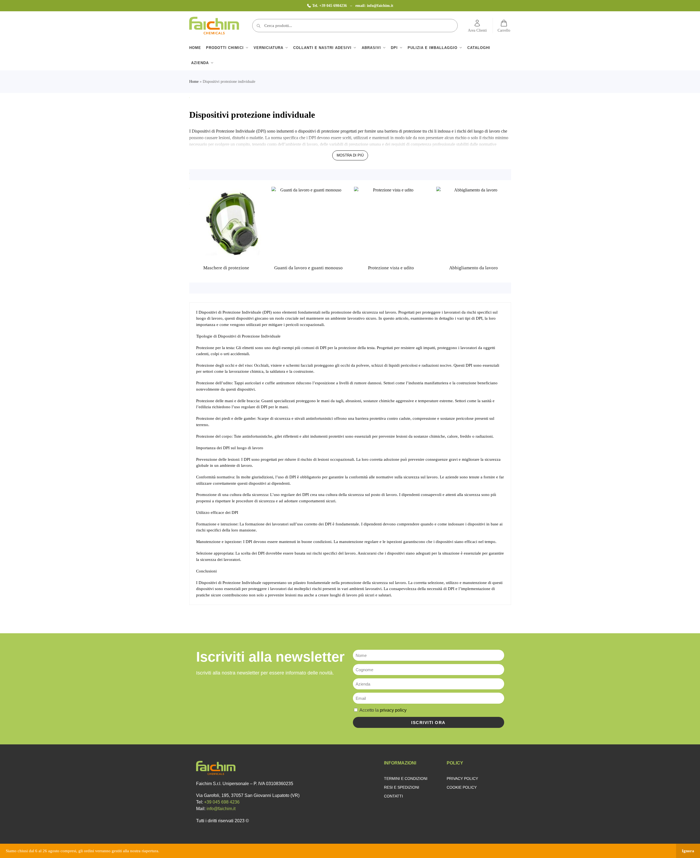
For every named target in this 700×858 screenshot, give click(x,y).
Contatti (393, 796)
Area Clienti (477, 30)
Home (194, 82)
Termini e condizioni (405, 778)
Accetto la (383, 710)
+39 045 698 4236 (222, 802)
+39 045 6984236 (333, 6)
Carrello (504, 30)
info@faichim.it (380, 6)
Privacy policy (462, 778)
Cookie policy (462, 787)
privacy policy (393, 710)
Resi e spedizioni (401, 787)
